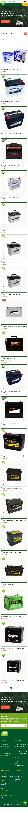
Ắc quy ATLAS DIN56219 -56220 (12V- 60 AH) (14, 520)
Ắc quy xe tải (6, 746)
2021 (19, 39)
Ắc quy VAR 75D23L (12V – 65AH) (10, 294)
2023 (10, 39)
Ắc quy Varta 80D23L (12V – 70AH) (10, 198)
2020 (15, 39)
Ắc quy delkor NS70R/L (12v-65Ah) (10, 424)
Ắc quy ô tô (5, 744)
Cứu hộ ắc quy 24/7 (21, 765)
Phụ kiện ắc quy (6, 755)
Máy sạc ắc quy (6, 753)
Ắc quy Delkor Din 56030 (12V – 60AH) (12, 392)
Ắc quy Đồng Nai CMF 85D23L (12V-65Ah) (12, 680)
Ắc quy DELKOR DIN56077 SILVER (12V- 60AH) (14, 326)
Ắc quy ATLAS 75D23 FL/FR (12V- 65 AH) (12, 456)
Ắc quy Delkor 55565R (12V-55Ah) (10, 166)
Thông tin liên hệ (6, 771)
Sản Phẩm (9, 28)
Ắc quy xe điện (6, 751)
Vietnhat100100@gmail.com (7, 790)
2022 (23, 39)
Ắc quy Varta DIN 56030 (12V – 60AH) (11, 262)
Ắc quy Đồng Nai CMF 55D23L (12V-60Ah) (12, 648)
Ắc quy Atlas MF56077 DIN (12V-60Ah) (11, 552)
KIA (14, 28)
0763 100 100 (4, 776)
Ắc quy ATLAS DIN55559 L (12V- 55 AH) (12, 488)
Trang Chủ (3, 28)
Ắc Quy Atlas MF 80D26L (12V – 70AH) (11, 584)
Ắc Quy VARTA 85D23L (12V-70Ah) (10, 101)
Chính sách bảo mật (21, 744)
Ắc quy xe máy (6, 748)
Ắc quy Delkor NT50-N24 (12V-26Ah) (11, 134)
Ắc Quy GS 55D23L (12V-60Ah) (9, 69)
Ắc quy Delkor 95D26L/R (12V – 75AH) (11, 358)
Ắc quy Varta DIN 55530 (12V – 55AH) (11, 230)
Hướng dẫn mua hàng (22, 751)
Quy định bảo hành (21, 753)
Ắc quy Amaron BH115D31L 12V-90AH (11, 616)
